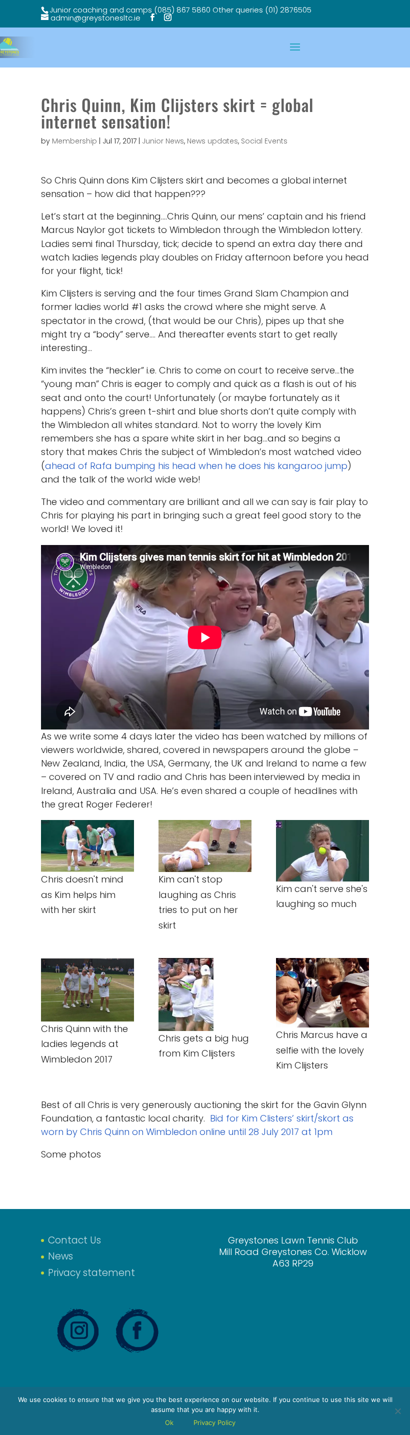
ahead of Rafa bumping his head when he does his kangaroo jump (196, 466)
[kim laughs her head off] (205, 846)
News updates (212, 141)
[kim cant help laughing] (322, 851)
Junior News (163, 141)
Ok (169, 1422)
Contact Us (74, 1240)
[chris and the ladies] (87, 990)
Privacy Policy (215, 1422)
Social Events (264, 141)
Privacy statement (91, 1273)
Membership (74, 141)
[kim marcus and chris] (322, 993)
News (60, 1256)
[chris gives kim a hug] (205, 994)
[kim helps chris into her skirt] (87, 846)
